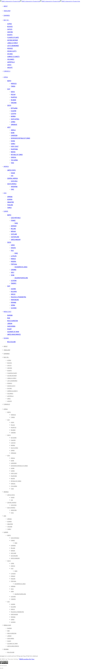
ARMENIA (9, 197)
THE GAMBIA (14, 160)
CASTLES (9, 29)
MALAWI (13, 94)
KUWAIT (9, 329)
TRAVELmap (7, 11)
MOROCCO (14, 83)
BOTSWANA (14, 108)
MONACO (13, 259)
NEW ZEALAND (11, 342)
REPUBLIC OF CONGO (17, 154)
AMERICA (6, 166)
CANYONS (10, 32)
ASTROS (9, 24)
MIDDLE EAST (7, 311)
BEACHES (10, 26)
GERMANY (14, 226)
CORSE (13, 245)
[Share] (2, 665)
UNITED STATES (11, 170)
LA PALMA (14, 256)
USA (12, 176)
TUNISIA (13, 86)
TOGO (12, 163)
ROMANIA (13, 302)
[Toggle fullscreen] (4, 665)
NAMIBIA (13, 116)
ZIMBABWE (14, 124)
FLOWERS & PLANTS (13, 37)
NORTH (9, 81)
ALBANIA (13, 289)
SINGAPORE (10, 202)
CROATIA (13, 248)
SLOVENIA (14, 280)
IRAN (8, 318)
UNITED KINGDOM (15, 239)
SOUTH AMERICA (11, 184)
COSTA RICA (14, 181)
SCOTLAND (14, 234)
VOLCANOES (10, 59)
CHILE (12, 189)
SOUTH (9, 105)
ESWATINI (13, 111)
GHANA (13, 141)
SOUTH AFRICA (15, 119)
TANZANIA (14, 103)
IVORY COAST (14, 146)
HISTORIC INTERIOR (12, 40)
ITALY (12, 250)
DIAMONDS (7, 15)
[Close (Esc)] (0, 665)
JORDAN (9, 323)
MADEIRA (13, 261)
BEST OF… (6, 20)
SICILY (12, 272)
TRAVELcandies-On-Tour (27, 659)
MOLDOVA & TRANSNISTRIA (18, 297)
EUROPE (6, 211)
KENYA (13, 92)
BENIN (12, 133)
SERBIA (13, 305)
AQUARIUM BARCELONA (21, 278)
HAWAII (13, 173)
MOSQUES (10, 48)
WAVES (9, 65)
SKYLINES (10, 54)
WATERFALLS (11, 62)
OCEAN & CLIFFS (11, 51)
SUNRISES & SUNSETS (13, 56)
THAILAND (10, 205)
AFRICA (6, 77)
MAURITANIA (14, 149)
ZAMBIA (13, 122)
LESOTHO (13, 114)
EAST (8, 89)
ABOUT (6, 6)
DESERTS (9, 35)
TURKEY (9, 208)
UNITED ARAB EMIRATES (14, 334)
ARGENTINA (14, 186)
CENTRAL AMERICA (12, 178)
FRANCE (13, 220)
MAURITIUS (14, 97)
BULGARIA (14, 291)
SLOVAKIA (13, 308)
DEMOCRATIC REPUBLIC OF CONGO (20, 138)
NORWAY (13, 231)
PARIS (16, 223)
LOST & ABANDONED (13, 46)
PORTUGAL (14, 264)
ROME (16, 253)
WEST (9, 127)
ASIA (5, 193)
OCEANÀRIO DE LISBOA (21, 267)
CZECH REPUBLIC (16, 218)
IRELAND (13, 229)
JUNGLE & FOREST (12, 43)
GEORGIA (9, 199)
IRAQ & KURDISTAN (12, 321)
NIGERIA (13, 152)
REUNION (13, 100)
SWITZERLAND (15, 237)
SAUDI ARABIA (11, 326)
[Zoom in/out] (6, 665)
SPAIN (12, 275)
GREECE (13, 294)
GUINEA (13, 144)
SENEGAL (13, 157)
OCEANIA (6, 338)
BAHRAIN (9, 315)
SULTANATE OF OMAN (13, 332)
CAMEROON (14, 135)
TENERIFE (13, 283)
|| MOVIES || (7, 71)
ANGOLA (13, 130)
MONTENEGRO (15, 300)
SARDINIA (13, 270)
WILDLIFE (10, 67)
